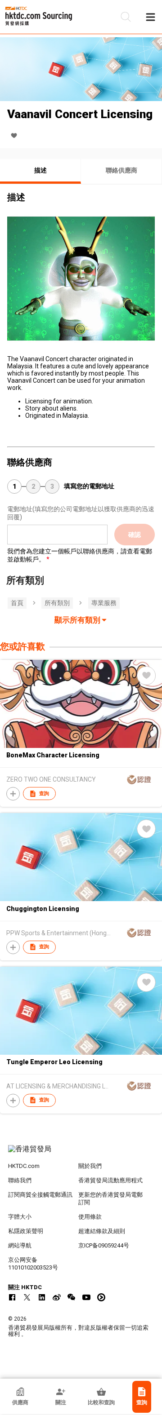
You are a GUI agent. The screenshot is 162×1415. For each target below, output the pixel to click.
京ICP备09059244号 (103, 1245)
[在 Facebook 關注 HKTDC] (12, 1297)
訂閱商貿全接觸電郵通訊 (40, 1194)
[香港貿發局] (81, 1153)
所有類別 (57, 602)
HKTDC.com (24, 1166)
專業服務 (104, 602)
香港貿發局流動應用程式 (110, 1180)
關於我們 (90, 1166)
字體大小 (20, 1216)
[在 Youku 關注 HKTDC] (101, 1297)
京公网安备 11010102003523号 (33, 1263)
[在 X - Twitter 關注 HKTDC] (27, 1297)
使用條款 (90, 1216)
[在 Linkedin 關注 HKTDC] (42, 1297)
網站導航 (20, 1245)
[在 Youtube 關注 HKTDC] (86, 1297)
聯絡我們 (20, 1180)
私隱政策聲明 (25, 1231)
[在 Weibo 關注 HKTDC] (57, 1297)
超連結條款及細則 (101, 1231)
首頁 (17, 602)
